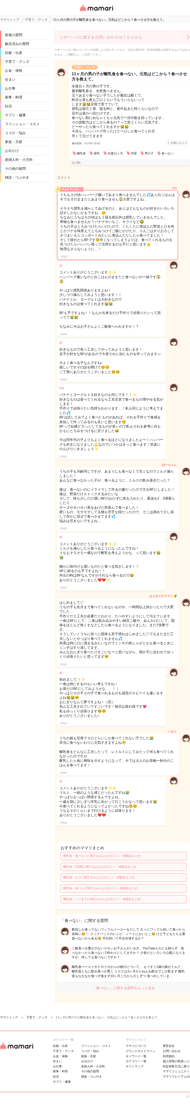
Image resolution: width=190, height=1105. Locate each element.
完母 (134, 153)
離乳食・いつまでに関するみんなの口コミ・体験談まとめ (102, 899)
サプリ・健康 (15, 115)
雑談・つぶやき (17, 177)
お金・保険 (13, 70)
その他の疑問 (15, 168)
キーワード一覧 (136, 1056)
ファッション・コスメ (22, 124)
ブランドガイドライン (140, 1051)
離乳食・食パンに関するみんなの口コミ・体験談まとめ (100, 888)
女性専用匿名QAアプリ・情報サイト (96, 11)
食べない (167, 153)
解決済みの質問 (17, 44)
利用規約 (169, 1056)
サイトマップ (134, 1066)
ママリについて (136, 1046)
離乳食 (81, 153)
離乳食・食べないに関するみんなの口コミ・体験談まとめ (102, 856)
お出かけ (12, 151)
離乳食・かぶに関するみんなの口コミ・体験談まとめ (99, 877)
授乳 (97, 153)
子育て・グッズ (17, 62)
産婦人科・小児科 (19, 160)
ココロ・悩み (15, 133)
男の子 (149, 153)
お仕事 (10, 88)
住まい (10, 79)
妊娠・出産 (13, 53)
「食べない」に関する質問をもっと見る (124, 988)
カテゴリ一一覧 (136, 1061)
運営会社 (169, 1046)
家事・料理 (13, 97)
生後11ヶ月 (115, 153)
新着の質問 (13, 35)
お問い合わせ (172, 1051)
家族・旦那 (13, 142)
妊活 (8, 106)
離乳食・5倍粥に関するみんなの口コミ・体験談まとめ (99, 866)
